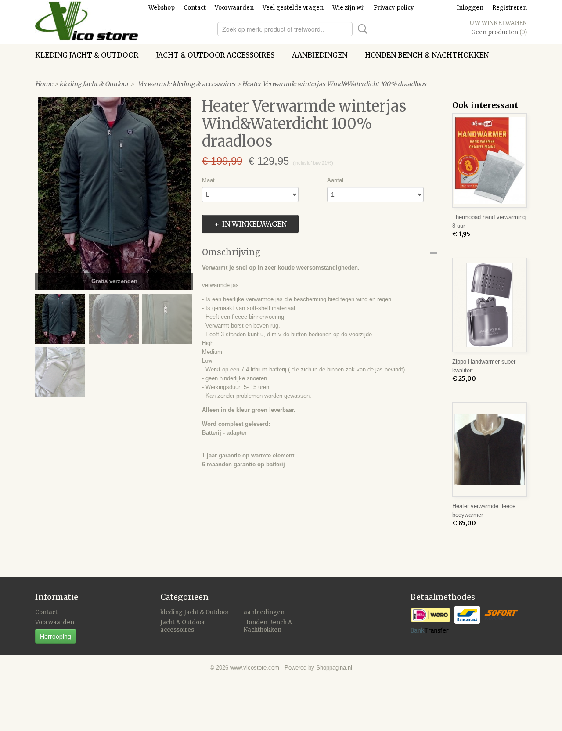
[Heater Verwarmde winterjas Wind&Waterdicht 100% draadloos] (114, 193)
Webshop (161, 7)
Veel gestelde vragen (293, 7)
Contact (195, 7)
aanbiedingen (319, 54)
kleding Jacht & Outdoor (86, 54)
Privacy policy (394, 7)
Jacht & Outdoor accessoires (215, 54)
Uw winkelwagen (498, 23)
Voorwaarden (234, 7)
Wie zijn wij (348, 7)
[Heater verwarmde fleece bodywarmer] (489, 449)
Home (44, 84)
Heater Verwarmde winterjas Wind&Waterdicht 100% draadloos (334, 84)
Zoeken (360, 29)
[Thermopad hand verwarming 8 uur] (489, 160)
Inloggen (470, 7)
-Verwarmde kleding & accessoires (185, 84)
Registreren (509, 7)
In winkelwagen (254, 224)
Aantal (335, 180)
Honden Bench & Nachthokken (427, 54)
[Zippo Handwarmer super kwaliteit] (489, 305)
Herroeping (55, 636)
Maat (208, 180)
